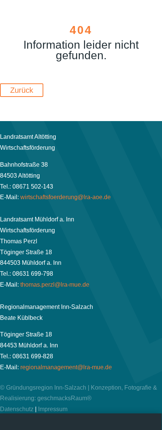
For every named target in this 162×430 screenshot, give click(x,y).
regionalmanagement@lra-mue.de (66, 367)
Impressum (52, 409)
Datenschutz (17, 409)
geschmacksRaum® (64, 398)
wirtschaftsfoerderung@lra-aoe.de (65, 197)
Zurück (21, 90)
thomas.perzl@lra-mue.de (54, 284)
